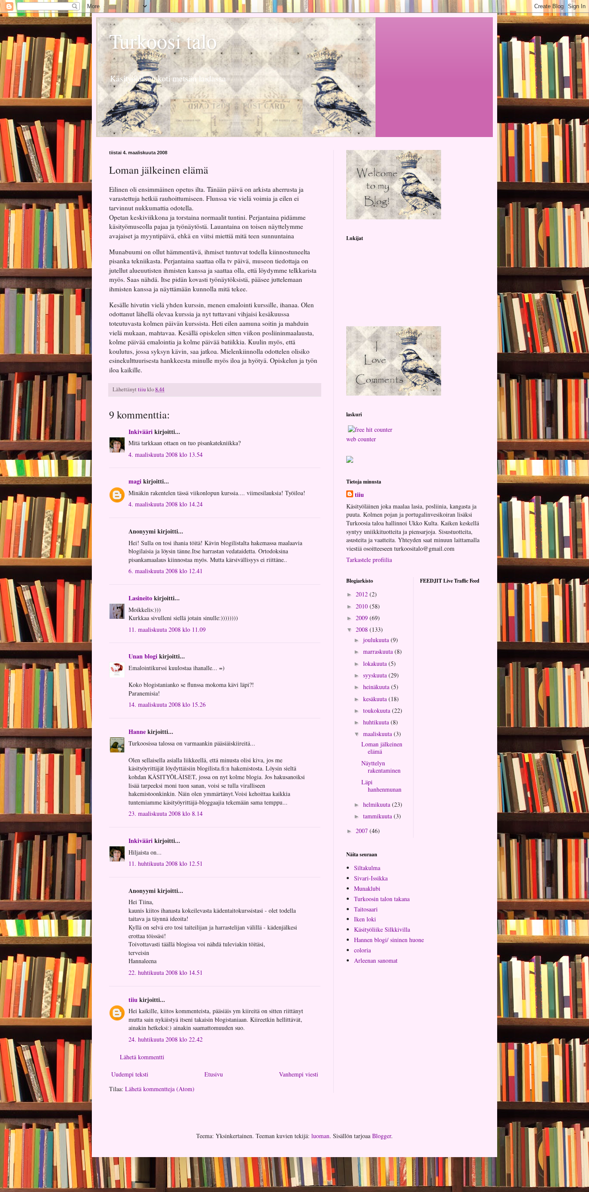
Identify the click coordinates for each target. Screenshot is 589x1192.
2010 (363, 606)
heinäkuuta (377, 687)
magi (134, 481)
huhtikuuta (377, 722)
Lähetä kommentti (142, 1057)
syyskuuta (375, 675)
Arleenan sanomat (376, 960)
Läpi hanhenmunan (381, 785)
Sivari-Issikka (371, 878)
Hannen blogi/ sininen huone (389, 940)
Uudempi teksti (129, 1074)
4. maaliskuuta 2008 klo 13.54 (165, 454)
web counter (361, 439)
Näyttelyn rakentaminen (381, 766)
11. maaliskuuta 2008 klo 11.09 (167, 629)
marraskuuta (379, 651)
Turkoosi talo (163, 40)
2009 (363, 618)
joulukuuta (377, 640)
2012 (363, 594)
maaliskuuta (378, 734)
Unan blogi (143, 656)
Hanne (137, 731)
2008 (363, 629)
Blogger (381, 1136)
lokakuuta (375, 663)
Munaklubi (367, 888)
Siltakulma (367, 868)
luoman (320, 1136)
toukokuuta (377, 710)
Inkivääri (140, 431)
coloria (362, 950)
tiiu (133, 999)
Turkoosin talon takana (382, 899)
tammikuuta (378, 816)
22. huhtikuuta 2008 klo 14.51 (165, 972)
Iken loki (365, 919)
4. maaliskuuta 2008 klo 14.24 (165, 504)
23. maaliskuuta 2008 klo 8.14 (165, 813)
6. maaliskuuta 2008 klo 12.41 (165, 571)
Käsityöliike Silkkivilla (382, 929)
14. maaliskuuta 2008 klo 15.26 (167, 704)
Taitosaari (366, 909)
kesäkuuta (375, 699)
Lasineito (140, 597)
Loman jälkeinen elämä (381, 747)
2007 (363, 831)
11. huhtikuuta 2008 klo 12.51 (165, 863)
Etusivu (213, 1074)
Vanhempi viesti (298, 1074)
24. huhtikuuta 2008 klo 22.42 (165, 1039)
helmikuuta (377, 804)
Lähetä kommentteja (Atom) (159, 1089)
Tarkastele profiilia (369, 559)
